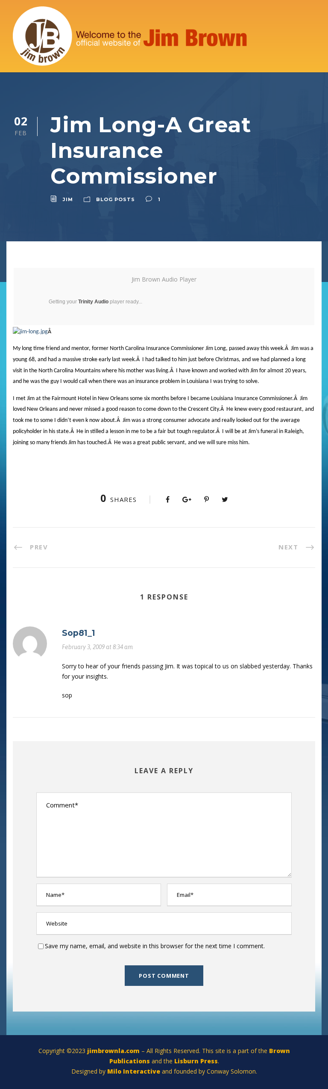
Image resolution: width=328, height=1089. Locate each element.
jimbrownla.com (113, 1051)
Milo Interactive (134, 1071)
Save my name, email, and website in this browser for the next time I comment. (155, 946)
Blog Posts (115, 199)
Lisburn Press (196, 1061)
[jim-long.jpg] (30, 332)
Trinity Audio (93, 302)
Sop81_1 (78, 633)
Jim (68, 199)
